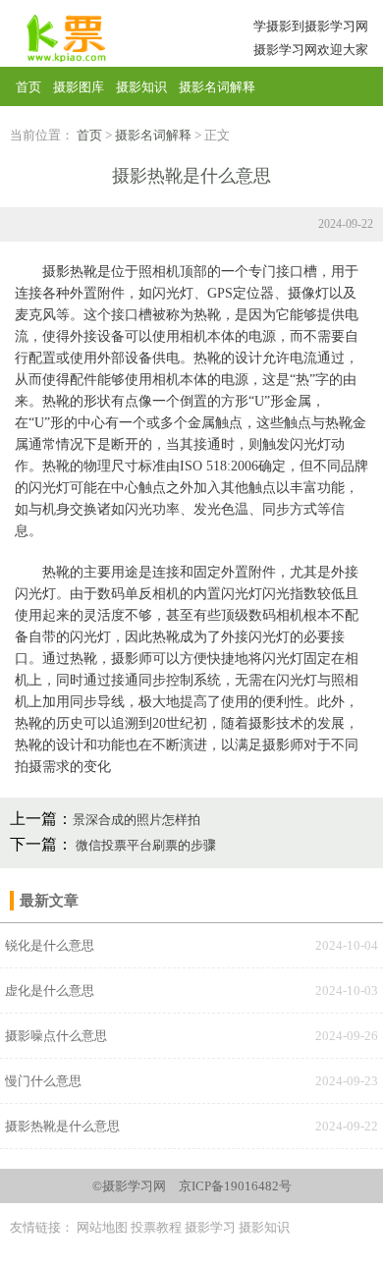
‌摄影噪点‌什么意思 (56, 1035)
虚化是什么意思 (49, 990)
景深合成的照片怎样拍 (136, 819)
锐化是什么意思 (49, 945)
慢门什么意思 (43, 1080)
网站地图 (102, 1227)
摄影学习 (210, 1227)
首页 (28, 87)
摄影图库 (78, 87)
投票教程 (156, 1227)
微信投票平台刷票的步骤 (144, 845)
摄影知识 (141, 87)
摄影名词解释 (217, 87)
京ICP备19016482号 (235, 1186)
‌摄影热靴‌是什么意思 (62, 1126)
